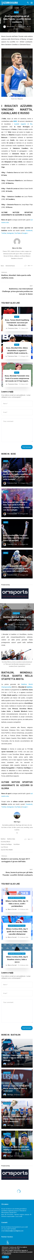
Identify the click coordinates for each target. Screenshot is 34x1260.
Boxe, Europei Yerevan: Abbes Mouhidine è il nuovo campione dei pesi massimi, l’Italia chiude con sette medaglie (17, 475)
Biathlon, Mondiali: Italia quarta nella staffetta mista (16, 276)
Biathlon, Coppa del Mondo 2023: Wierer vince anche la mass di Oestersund (16, 1088)
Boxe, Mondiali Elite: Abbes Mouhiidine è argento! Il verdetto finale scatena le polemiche (17, 350)
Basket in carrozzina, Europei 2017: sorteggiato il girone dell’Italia (15, 860)
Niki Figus (10, 624)
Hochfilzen (17, 844)
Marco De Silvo (10, 26)
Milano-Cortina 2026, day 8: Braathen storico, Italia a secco (17, 959)
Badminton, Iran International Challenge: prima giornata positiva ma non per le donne (17, 291)
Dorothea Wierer (5, 841)
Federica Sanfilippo (6, 844)
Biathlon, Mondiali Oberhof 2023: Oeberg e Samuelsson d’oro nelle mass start (16, 1149)
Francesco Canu (13, 328)
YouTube (17, 807)
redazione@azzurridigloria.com (14, 1231)
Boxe (16, 12)
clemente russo (10, 265)
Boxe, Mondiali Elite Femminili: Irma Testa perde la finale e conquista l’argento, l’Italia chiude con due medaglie (16, 506)
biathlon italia (11, 839)
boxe (2, 265)
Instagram (10, 807)
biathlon (29, 687)
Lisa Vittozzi (4, 847)
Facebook (29, 804)
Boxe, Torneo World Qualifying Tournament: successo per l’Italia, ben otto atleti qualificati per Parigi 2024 (17, 323)
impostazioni (7, 1254)
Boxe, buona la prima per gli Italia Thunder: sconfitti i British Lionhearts (17, 873)
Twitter (3, 807)
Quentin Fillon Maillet (7, 849)
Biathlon (16, 613)
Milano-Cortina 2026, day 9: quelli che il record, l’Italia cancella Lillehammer (17, 931)
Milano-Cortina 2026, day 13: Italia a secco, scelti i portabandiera (17, 903)
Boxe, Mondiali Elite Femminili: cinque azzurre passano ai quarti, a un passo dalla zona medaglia (16, 568)
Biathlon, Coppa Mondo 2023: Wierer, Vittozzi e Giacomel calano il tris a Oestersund (17, 1119)
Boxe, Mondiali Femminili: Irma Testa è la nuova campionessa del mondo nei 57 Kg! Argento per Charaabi (17, 378)
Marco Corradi (12, 909)
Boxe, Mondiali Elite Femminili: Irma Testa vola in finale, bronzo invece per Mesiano (16, 538)
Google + (25, 807)
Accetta (5, 1257)
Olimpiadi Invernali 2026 (17, 897)
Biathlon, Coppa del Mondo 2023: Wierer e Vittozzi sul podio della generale (16, 1057)
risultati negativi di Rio (23, 124)
